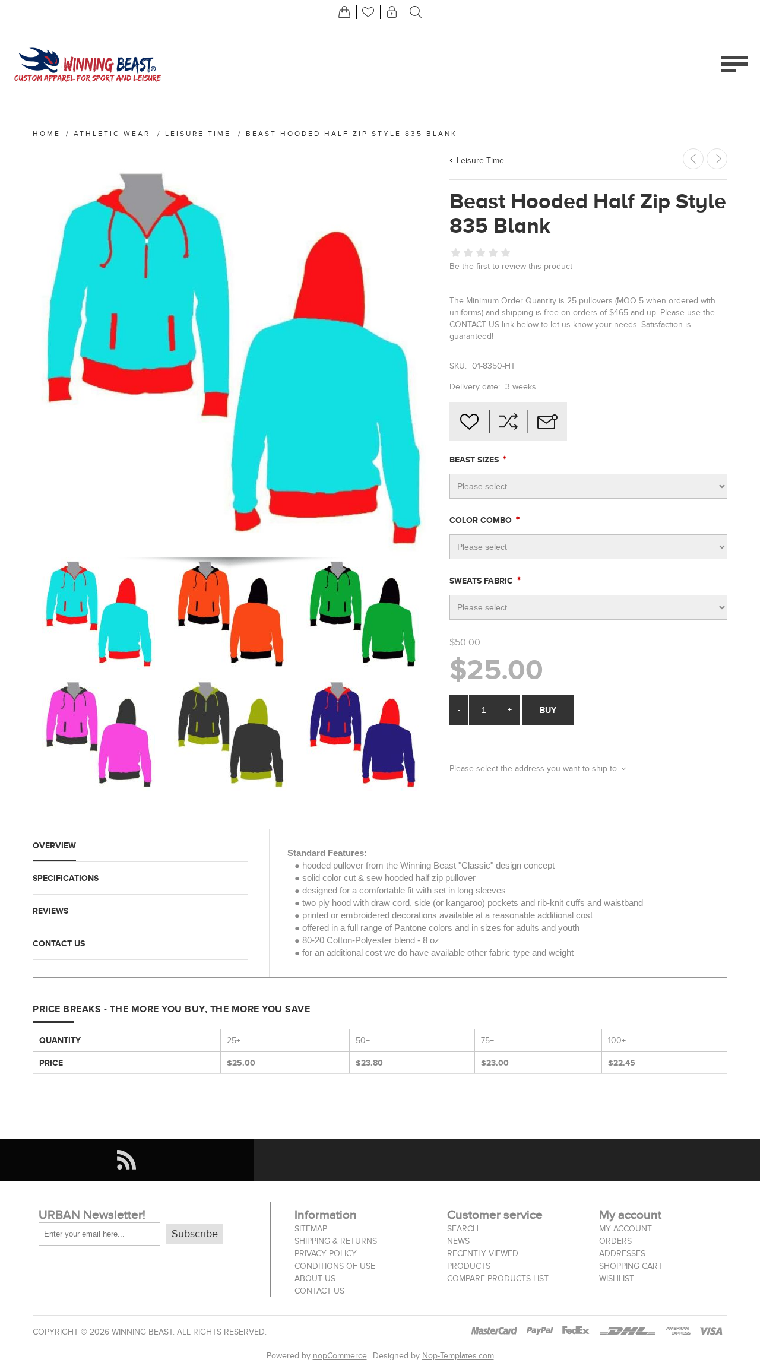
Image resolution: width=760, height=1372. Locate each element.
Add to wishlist (469, 421)
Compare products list (498, 1278)
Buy (548, 710)
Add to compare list (508, 421)
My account (625, 1229)
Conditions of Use (334, 1266)
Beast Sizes (475, 459)
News (458, 1241)
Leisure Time (480, 161)
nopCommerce (340, 1356)
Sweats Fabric (482, 580)
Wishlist (616, 1278)
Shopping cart (631, 1266)
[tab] (140, 845)
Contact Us (59, 943)
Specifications (66, 878)
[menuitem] (346, 1228)
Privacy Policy (325, 1254)
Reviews (50, 910)
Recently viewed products (482, 1260)
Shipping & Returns (335, 1241)
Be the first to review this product (510, 266)
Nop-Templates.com (458, 1356)
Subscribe (195, 1234)
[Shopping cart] (344, 12)
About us (314, 1278)
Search (463, 1229)
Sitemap (310, 1229)
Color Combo (481, 520)
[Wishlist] (368, 12)
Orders (615, 1241)
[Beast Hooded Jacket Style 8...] (717, 158)
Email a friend (547, 421)
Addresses (622, 1254)
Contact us (319, 1291)
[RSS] (127, 1160)
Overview (54, 845)
